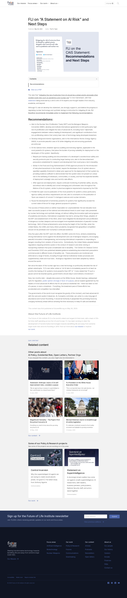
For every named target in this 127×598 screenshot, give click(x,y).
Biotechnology (52, 549)
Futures (69, 549)
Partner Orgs (74, 355)
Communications (35, 486)
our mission (79, 326)
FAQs (106, 564)
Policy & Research (49, 443)
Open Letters (60, 355)
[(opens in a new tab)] (45, 457)
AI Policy (32, 355)
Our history (108, 549)
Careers (107, 553)
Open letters (89, 557)
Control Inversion (39, 470)
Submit (114, 516)
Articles (88, 546)
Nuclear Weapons (53, 553)
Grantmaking (70, 557)
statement (32, 100)
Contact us (108, 568)
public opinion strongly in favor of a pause (58, 281)
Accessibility (10, 577)
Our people (108, 546)
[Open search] (118, 3)
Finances (107, 560)
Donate (107, 557)
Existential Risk (45, 355)
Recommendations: (37, 84)
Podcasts (88, 549)
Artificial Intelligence (54, 546)
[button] (109, 3)
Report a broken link (30, 577)
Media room (19, 577)
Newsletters (89, 553)
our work (31, 329)
